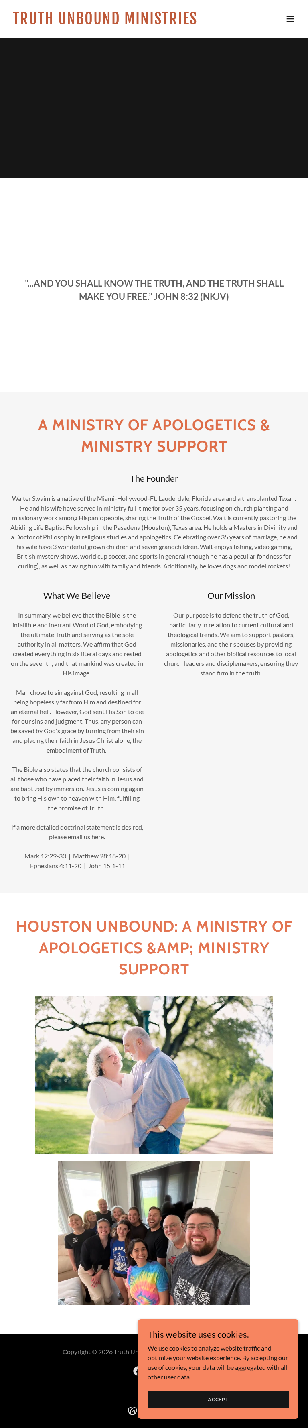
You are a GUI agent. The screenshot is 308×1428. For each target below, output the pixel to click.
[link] (105, 22)
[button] (290, 19)
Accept (218, 1399)
